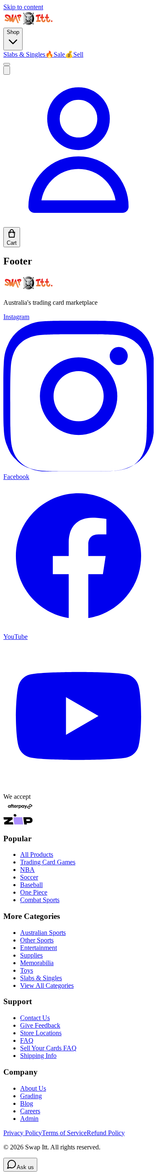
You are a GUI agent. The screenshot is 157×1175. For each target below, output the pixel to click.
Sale (55, 54)
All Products (36, 854)
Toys (26, 970)
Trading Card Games (47, 862)
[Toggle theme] (6, 64)
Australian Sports (43, 932)
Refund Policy (106, 1132)
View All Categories (47, 985)
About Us (33, 1088)
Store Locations (41, 1032)
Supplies (31, 955)
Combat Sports (39, 899)
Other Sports (37, 940)
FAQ (26, 1040)
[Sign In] (78, 223)
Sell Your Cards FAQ (48, 1048)
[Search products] (6, 70)
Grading (31, 1095)
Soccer (29, 877)
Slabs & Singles (24, 54)
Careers (30, 1111)
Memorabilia (37, 962)
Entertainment (38, 947)
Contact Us (35, 1017)
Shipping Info (38, 1055)
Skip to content (23, 6)
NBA (27, 869)
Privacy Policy (22, 1132)
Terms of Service (64, 1132)
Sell (74, 54)
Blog (26, 1103)
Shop (13, 32)
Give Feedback (40, 1025)
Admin (29, 1118)
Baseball (31, 884)
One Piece (33, 892)
